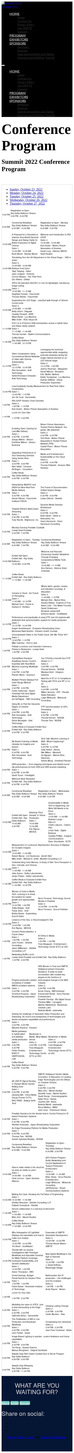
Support (22, 31)
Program (17, 35)
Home (14, 14)
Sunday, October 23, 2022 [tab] (26, 189)
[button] (6, 1403)
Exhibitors (18, 39)
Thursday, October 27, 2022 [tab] (27, 203)
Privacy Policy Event (21, 1437)
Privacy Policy (25, 24)
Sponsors (17, 43)
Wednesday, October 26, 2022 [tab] (28, 200)
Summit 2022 (10, 6)
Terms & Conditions (53, 1437)
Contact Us (24, 21)
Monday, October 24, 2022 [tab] (26, 193)
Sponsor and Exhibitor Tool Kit (36, 57)
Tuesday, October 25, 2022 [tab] (26, 196)
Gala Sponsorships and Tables (35, 54)
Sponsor (22, 50)
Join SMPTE (24, 28)
